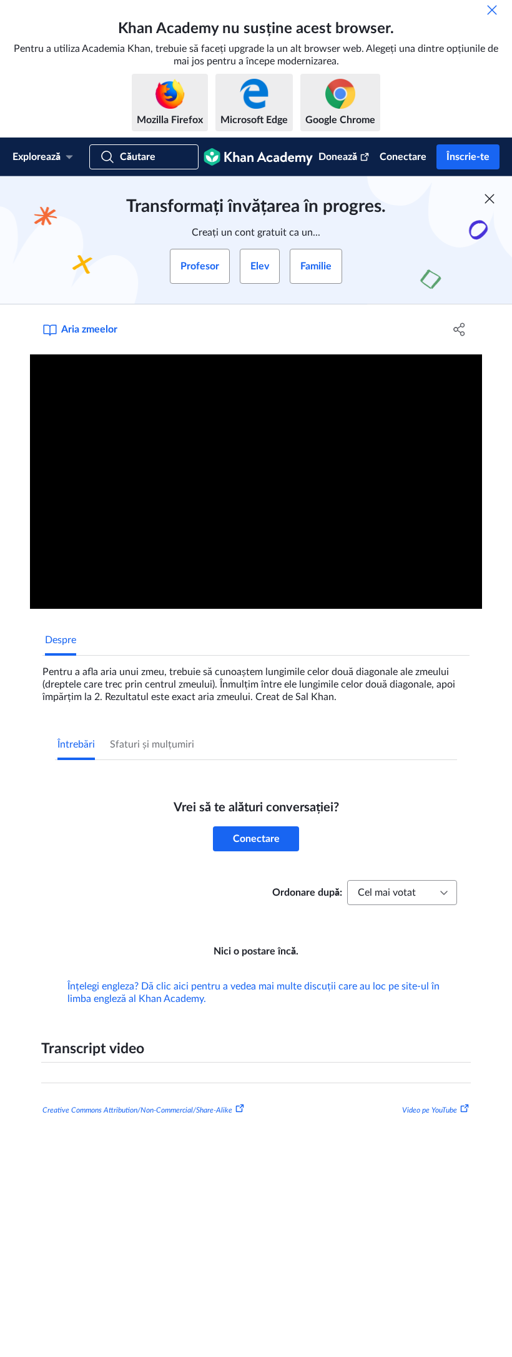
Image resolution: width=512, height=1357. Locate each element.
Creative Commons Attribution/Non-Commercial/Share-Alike (137, 1110)
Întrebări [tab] (76, 744)
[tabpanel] (256, 679)
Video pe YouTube (429, 1110)
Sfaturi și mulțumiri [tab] (152, 744)
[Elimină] (492, 10)
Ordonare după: (307, 893)
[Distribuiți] (459, 329)
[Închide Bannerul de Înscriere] (489, 198)
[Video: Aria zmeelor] (256, 481)
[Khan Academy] (258, 157)
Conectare (403, 157)
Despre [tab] (60, 640)
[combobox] (402, 892)
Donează (337, 157)
